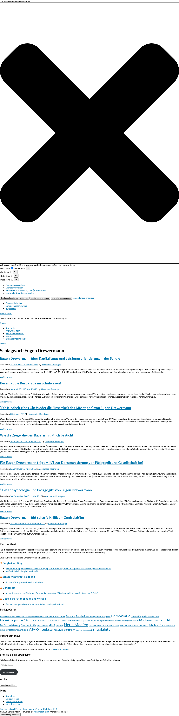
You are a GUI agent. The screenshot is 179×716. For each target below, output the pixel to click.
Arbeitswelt (48, 616)
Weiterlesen (6, 377)
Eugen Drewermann (148, 616)
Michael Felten (42, 626)
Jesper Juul (85, 620)
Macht (135, 620)
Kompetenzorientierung (108, 620)
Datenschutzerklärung (16, 305)
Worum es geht (13, 330)
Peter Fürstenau (60, 649)
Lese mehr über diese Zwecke (20, 293)
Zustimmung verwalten (10, 714)
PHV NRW (125, 625)
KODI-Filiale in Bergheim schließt (22, 571)
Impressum (11, 308)
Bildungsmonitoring (97, 616)
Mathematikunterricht (154, 620)
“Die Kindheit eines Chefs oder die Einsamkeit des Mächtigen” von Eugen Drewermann (65, 408)
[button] (89, 133)
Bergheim (81, 616)
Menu (3, 323)
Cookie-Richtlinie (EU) (46, 709)
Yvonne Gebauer (83, 630)
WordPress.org (13, 704)
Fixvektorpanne (11, 620)
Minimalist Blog (41, 711)
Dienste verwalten (14, 287)
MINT (52, 625)
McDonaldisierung (10, 625)
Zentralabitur (101, 629)
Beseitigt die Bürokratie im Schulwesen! (30, 383)
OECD (92, 625)
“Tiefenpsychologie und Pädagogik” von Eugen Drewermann (46, 490)
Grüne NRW (52, 620)
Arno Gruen (59, 616)
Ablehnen (24, 298)
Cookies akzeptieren (9, 298)
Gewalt (41, 620)
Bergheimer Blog (13, 563)
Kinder (93, 620)
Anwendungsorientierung (32, 617)
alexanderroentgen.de (16, 338)
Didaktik (134, 616)
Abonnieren (8, 672)
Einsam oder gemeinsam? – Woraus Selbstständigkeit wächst (35, 604)
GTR (62, 620)
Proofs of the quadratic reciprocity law (24, 582)
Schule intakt (6, 313)
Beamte (71, 616)
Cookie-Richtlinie (14, 303)
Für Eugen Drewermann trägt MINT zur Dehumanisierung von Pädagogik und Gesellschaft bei (71, 463)
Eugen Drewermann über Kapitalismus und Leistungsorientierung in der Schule (60, 358)
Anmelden (10, 696)
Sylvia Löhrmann (65, 629)
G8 (25, 620)
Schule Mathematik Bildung (19, 576)
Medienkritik (28, 625)
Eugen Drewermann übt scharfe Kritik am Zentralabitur (42, 517)
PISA (132, 625)
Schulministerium (9, 629)
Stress (22, 629)
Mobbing (59, 625)
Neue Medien (76, 624)
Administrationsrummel (11, 616)
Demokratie (120, 616)
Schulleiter (170, 625)
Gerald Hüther (32, 621)
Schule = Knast (157, 625)
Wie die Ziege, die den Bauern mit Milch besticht (36, 435)
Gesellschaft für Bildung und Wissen (24, 598)
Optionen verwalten (15, 285)
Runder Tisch (141, 625)
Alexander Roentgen (51, 364)
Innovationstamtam (72, 621)
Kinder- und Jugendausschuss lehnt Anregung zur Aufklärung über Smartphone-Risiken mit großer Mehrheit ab (58, 568)
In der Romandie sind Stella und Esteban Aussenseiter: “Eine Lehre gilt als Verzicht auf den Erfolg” (52, 593)
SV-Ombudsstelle (43, 629)
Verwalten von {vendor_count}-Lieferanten (26, 290)
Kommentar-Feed (14, 701)
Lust (130, 621)
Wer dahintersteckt (15, 333)
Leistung (124, 620)
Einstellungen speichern (61, 298)
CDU (108, 617)
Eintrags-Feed (12, 698)
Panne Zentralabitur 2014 (107, 625)
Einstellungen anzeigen (39, 298)
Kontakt (10, 336)
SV (29, 629)
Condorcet (9, 587)
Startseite (10, 328)
